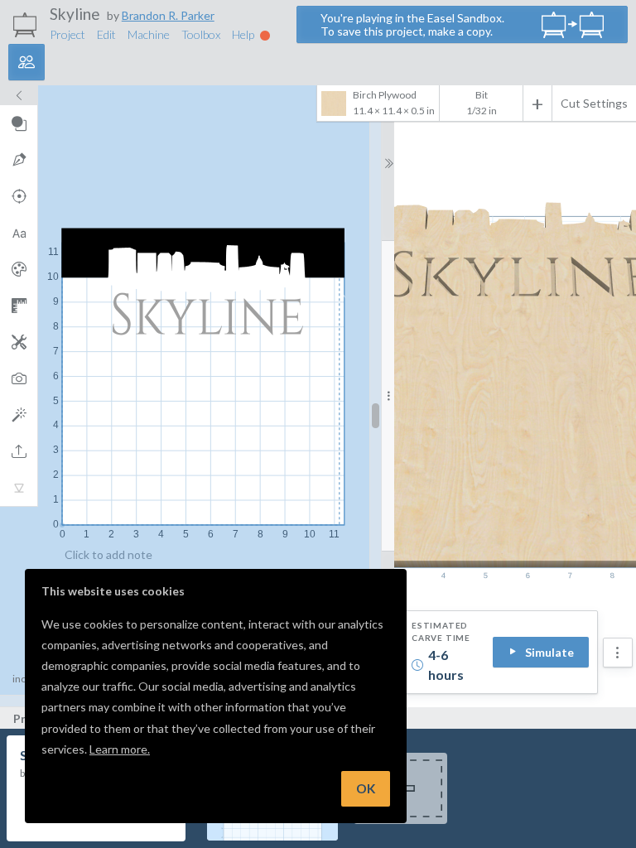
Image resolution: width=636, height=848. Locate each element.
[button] (618, 652)
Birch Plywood (394, 103)
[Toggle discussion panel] (26, 62)
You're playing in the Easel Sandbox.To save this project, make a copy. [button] (412, 24)
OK (365, 788)
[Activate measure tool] (18, 305)
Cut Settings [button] (594, 103)
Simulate (549, 652)
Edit (106, 34)
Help (244, 34)
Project (67, 34)
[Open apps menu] (18, 342)
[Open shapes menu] (18, 123)
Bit (481, 95)
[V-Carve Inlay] (18, 488)
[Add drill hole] (18, 196)
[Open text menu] (18, 232)
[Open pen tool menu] (18, 160)
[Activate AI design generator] (18, 415)
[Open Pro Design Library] (18, 269)
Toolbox (200, 34)
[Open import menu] (18, 451)
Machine (149, 34)
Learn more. (119, 749)
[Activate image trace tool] (18, 378)
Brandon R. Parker (168, 15)
